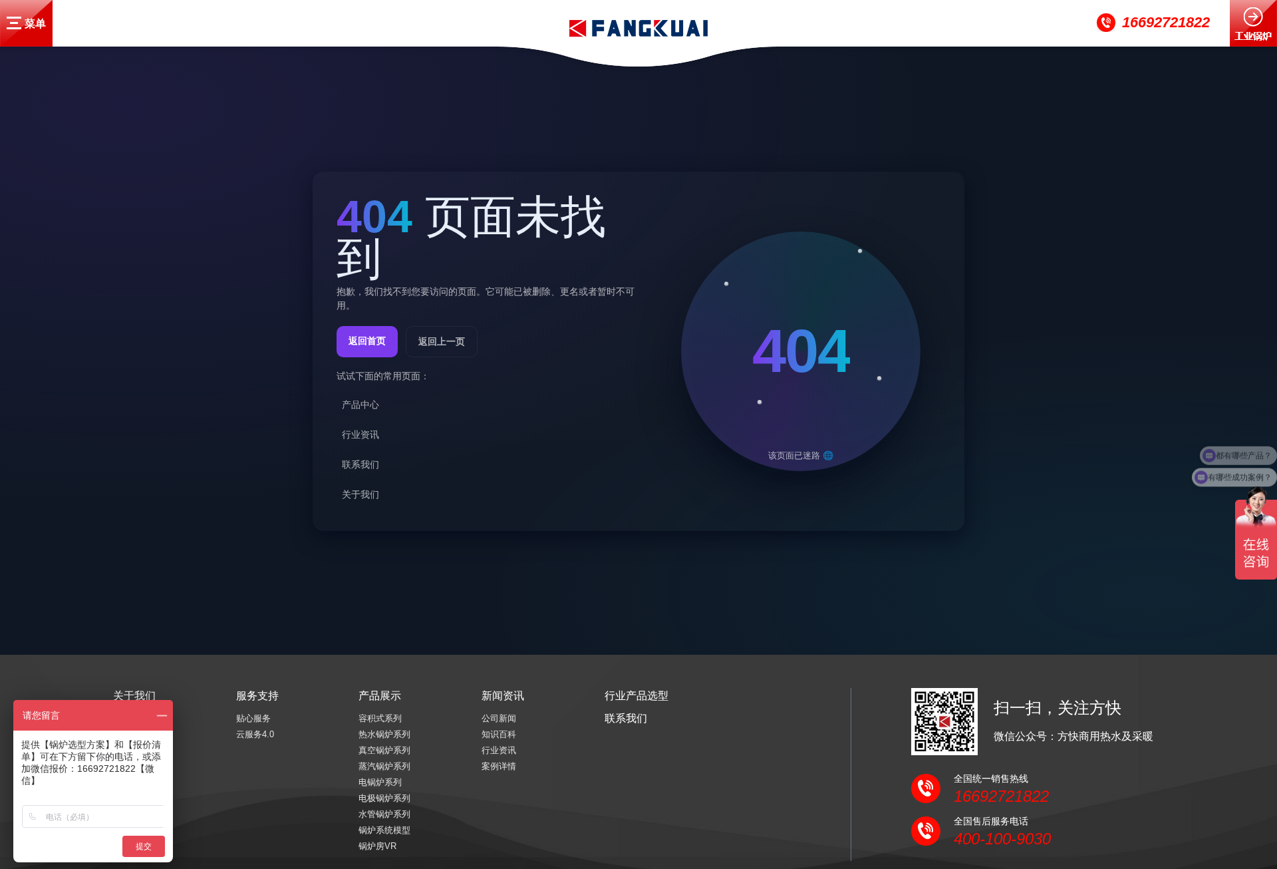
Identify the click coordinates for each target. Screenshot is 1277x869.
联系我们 (626, 718)
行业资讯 (499, 750)
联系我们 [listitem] (360, 463)
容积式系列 (380, 718)
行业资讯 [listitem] (360, 434)
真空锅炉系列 (384, 750)
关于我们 (134, 695)
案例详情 (499, 766)
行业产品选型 (636, 695)
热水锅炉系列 (384, 734)
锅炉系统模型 (384, 830)
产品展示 (379, 695)
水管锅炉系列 (384, 814)
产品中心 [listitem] (360, 404)
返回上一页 (441, 340)
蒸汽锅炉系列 (384, 766)
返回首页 (367, 340)
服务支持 (257, 695)
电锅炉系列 (380, 782)
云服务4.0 (255, 734)
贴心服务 (253, 718)
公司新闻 (499, 718)
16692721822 (1166, 22)
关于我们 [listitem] (360, 493)
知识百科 (499, 734)
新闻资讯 (503, 695)
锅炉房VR (377, 846)
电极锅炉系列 (384, 798)
